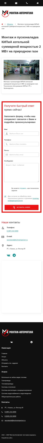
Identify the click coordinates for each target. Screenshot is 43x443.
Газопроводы (6, 380)
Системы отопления (8, 387)
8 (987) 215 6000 (12, 231)
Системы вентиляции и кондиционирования (17, 390)
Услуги (4, 357)
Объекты (10, 24)
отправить (22, 188)
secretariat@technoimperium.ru (17, 240)
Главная (4, 353)
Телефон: (7, 140)
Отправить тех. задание (10, 363)
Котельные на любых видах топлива (14, 377)
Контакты (5, 366)
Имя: (6, 129)
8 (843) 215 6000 (10, 416)
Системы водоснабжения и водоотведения (16, 393)
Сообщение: (8, 161)
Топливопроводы (7, 384)
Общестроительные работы (11, 396)
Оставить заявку (23, 207)
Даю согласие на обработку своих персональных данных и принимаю (23, 198)
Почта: (6, 150)
